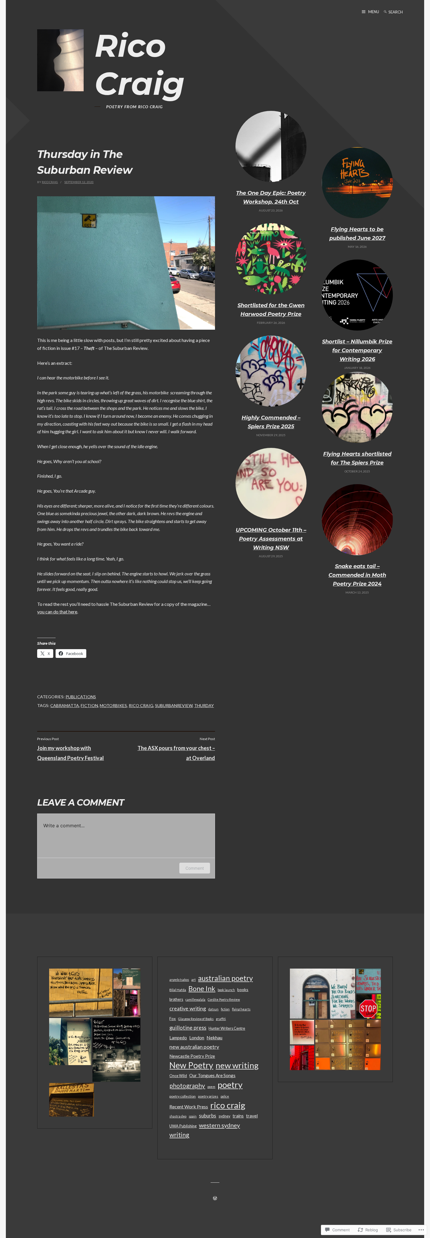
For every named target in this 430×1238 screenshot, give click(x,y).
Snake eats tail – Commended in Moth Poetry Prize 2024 (357, 575)
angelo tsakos (179, 979)
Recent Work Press (188, 1106)
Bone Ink (201, 988)
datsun (213, 1009)
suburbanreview (173, 705)
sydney (224, 1116)
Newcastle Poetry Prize (192, 1056)
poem (211, 1087)
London (196, 1037)
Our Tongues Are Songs (212, 1075)
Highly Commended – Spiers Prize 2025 (271, 422)
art (193, 979)
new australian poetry (194, 1047)
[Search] (385, 12)
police (225, 1096)
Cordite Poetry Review (224, 999)
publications (81, 696)
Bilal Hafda (177, 990)
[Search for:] (400, 12)
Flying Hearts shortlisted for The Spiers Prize (357, 458)
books (242, 989)
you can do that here (57, 611)
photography (187, 1085)
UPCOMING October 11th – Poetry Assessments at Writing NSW (271, 539)
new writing (237, 1065)
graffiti (221, 1019)
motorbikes (113, 705)
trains (238, 1115)
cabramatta (64, 705)
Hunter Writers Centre (227, 1028)
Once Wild (178, 1076)
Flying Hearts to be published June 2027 (357, 233)
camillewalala (195, 999)
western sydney (219, 1125)
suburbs (207, 1116)
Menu (373, 11)
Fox (172, 1018)
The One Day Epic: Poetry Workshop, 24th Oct (271, 197)
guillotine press (187, 1027)
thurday (204, 705)
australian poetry (225, 978)
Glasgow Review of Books (196, 1019)
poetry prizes (208, 1096)
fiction (89, 705)
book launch (226, 990)
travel (252, 1115)
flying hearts (241, 1009)
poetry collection (182, 1096)
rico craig (141, 705)
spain (193, 1116)
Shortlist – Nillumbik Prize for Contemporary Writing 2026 (357, 350)
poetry (230, 1084)
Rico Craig (139, 64)
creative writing (187, 1008)
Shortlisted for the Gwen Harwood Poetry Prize (271, 309)
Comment (194, 868)
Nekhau (214, 1037)
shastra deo (177, 1116)
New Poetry (191, 1065)
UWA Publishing (183, 1126)
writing (179, 1135)
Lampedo (178, 1037)
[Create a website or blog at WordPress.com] (215, 1198)
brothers (176, 999)
